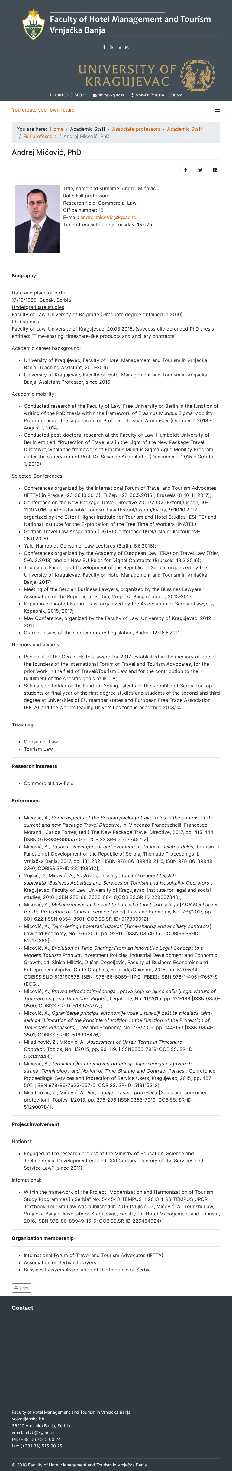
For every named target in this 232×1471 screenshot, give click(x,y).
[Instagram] (127, 47)
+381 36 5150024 (70, 95)
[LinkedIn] (119, 47)
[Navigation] (217, 110)
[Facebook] (185, 170)
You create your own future (43, 109)
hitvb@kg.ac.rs (111, 95)
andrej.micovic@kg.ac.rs (108, 217)
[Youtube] (111, 47)
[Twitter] (200, 170)
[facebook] (104, 47)
